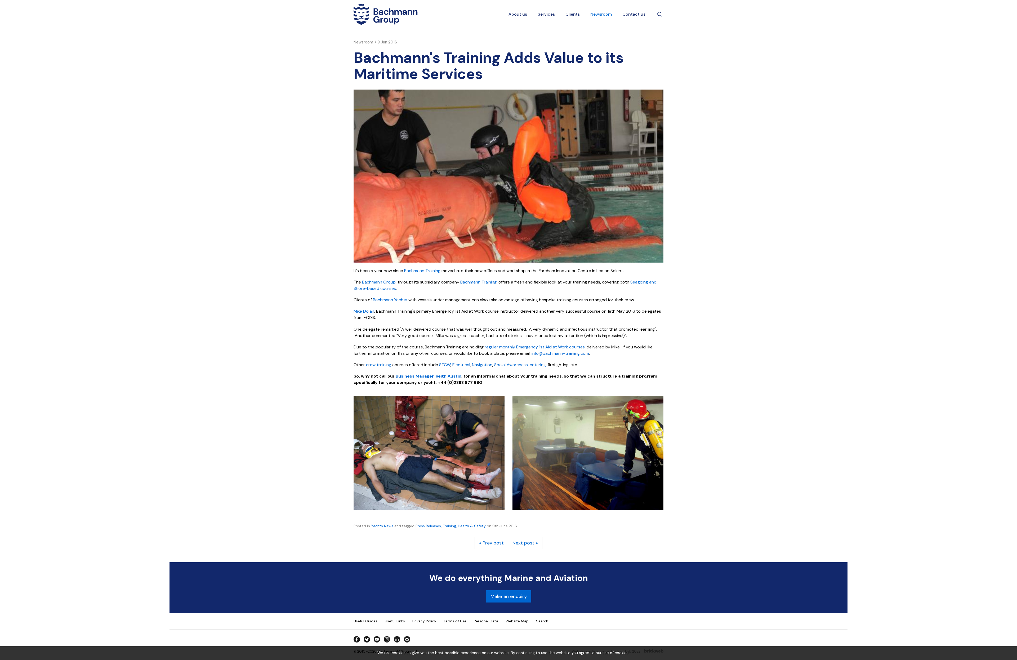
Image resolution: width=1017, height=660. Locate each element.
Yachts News (382, 526)
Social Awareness (511, 364)
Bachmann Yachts (390, 300)
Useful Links (395, 621)
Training (449, 526)
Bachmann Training (422, 270)
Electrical (461, 364)
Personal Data (486, 621)
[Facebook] (357, 639)
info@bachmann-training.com (560, 353)
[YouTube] (377, 639)
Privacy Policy (424, 621)
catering (538, 364)
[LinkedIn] (397, 639)
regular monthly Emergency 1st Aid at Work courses (535, 347)
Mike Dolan (364, 311)
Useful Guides (365, 621)
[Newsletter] (407, 639)
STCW (444, 364)
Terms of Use (455, 621)
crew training (378, 364)
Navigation (482, 364)
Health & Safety (472, 526)
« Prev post (491, 543)
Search (542, 621)
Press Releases (428, 526)
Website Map (517, 621)
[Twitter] (367, 639)
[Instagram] (387, 639)
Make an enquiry (508, 596)
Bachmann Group (379, 282)
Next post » (525, 543)
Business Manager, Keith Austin (428, 376)
